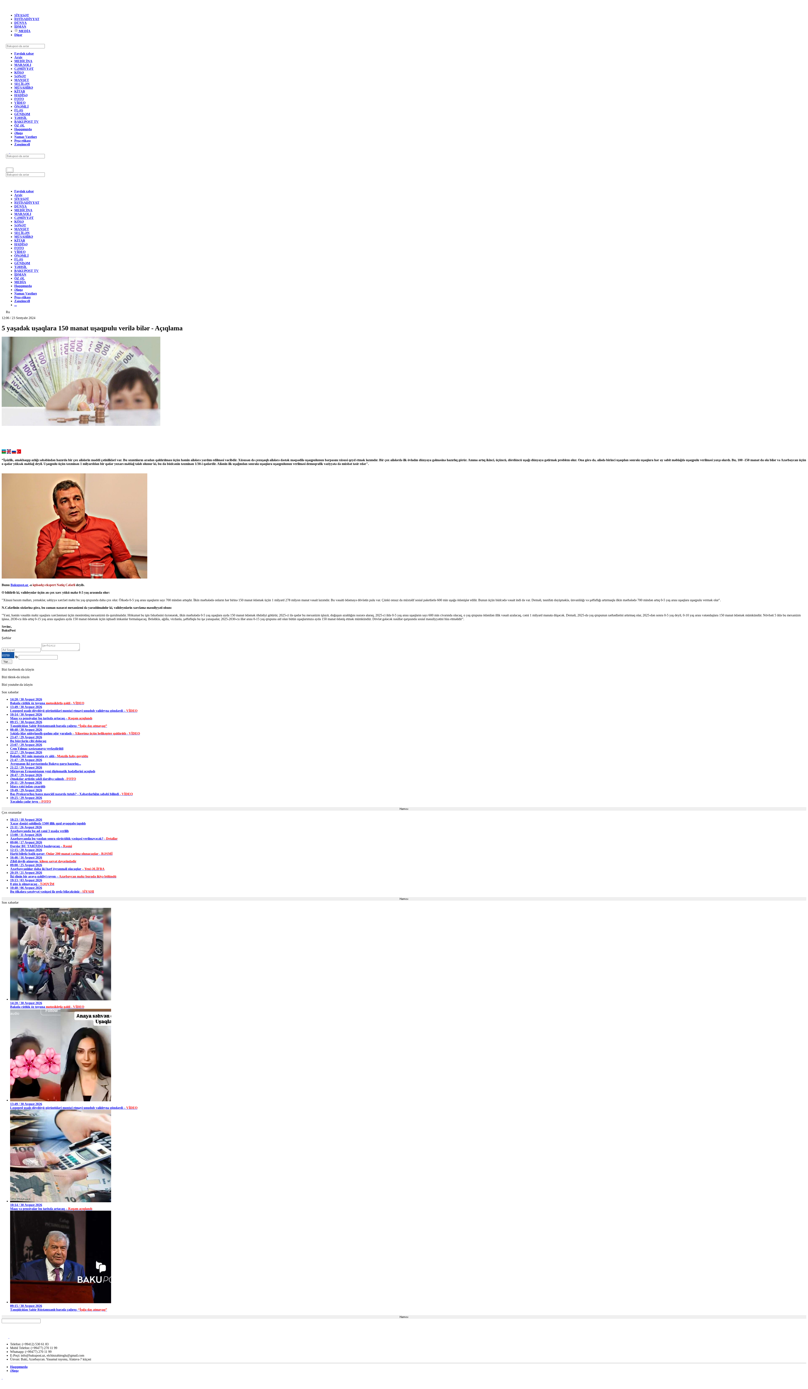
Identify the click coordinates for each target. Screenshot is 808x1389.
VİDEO (19, 103)
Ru (8, 312)
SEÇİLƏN (22, 84)
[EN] (9, 452)
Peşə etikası (22, 140)
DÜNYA (20, 23)
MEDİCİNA (23, 61)
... (15, 305)
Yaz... (7, 661)
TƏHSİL (20, 118)
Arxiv (18, 57)
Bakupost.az (20, 585)
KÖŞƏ (19, 72)
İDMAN (20, 26)
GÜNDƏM (22, 114)
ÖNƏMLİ (21, 106)
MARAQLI (22, 65)
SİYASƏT (21, 15)
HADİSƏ (21, 95)
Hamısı (404, 808)
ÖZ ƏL (19, 125)
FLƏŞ (18, 110)
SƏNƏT (20, 76)
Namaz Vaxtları (25, 137)
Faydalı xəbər (24, 53)
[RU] (14, 452)
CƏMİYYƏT (24, 68)
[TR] (19, 452)
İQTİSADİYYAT (26, 19)
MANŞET (21, 80)
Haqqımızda (23, 129)
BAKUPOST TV (26, 121)
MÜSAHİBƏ (23, 87)
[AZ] (4, 452)
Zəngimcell (22, 144)
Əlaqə (18, 133)
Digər (18, 35)
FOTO (19, 99)
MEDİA (24, 31)
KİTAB (19, 91)
